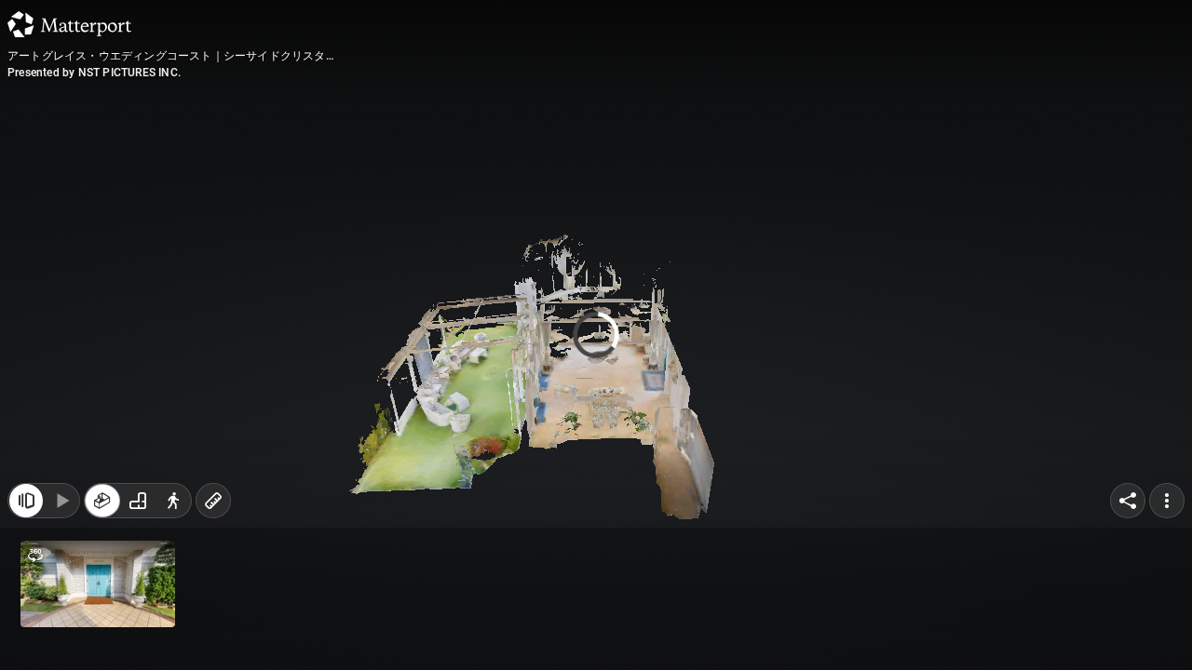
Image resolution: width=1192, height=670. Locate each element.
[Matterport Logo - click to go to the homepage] (69, 24)
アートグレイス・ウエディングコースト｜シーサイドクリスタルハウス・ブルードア (166, 56)
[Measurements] (213, 500)
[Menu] (1167, 500)
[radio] (102, 500)
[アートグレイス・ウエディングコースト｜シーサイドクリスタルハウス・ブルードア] (596, 335)
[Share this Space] (1127, 500)
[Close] (26, 500)
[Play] (61, 500)
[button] (98, 584)
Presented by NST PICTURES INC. (94, 72)
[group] (138, 500)
